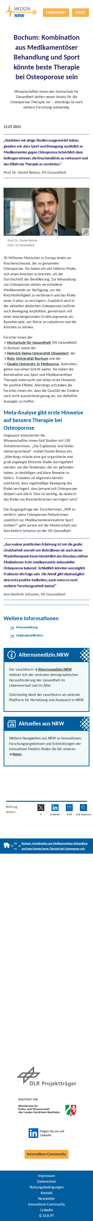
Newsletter (46, 1198)
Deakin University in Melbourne (33, 364)
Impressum (46, 1175)
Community (56, 12)
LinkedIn (46, 1210)
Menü (80, 12)
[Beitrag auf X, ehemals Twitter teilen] (41, 807)
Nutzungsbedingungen (47, 1187)
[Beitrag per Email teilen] (69, 807)
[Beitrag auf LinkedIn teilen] (55, 807)
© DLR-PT (46, 1215)
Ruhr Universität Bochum (27, 358)
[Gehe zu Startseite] (7, 845)
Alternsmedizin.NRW (55, 669)
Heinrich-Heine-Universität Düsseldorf (37, 353)
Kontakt (46, 1193)
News (17, 754)
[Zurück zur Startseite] (46, 5)
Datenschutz (46, 1181)
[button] (83, 807)
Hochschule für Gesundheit (29, 342)
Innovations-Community (46, 1154)
